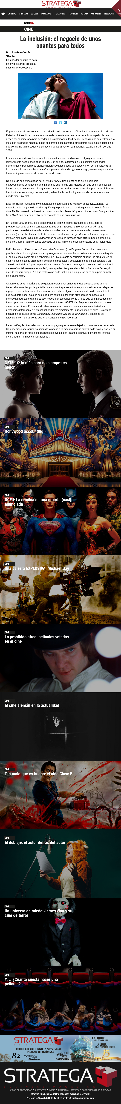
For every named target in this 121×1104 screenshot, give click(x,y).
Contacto (40, 1090)
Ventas (107, 1090)
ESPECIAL (34, 14)
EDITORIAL (12, 14)
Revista (75, 1090)
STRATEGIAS (23, 14)
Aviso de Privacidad (21, 1090)
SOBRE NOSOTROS (91, 1090)
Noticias (63, 1090)
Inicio (52, 1090)
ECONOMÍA (74, 14)
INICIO (26, 23)
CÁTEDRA (84, 14)
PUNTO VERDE (96, 14)
